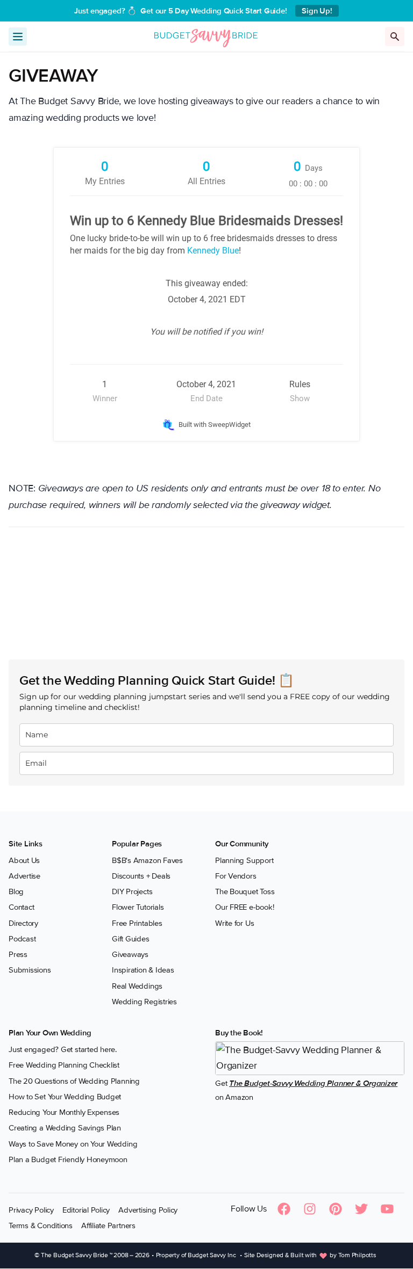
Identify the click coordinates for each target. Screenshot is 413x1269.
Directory (23, 923)
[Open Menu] (18, 36)
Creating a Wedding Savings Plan (65, 1128)
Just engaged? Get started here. (63, 1049)
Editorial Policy (86, 1210)
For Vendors (236, 876)
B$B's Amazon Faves (147, 860)
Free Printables (137, 923)
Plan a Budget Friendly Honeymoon (68, 1159)
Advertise (24, 876)
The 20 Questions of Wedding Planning (74, 1081)
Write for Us (234, 923)
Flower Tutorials (137, 907)
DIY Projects (132, 891)
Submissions (30, 970)
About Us (24, 860)
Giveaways (130, 954)
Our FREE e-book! (244, 907)
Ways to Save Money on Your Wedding (73, 1144)
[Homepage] (206, 36)
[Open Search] (394, 36)
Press (18, 954)
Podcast (22, 939)
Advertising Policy (147, 1210)
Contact (21, 907)
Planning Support (244, 860)
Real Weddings (137, 986)
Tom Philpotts (357, 1255)
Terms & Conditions (41, 1225)
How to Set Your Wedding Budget (65, 1096)
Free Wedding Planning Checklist (64, 1065)
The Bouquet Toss (244, 891)
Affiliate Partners (108, 1225)
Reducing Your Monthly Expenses (64, 1112)
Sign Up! (317, 11)
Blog (16, 891)
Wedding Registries (144, 1001)
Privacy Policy (31, 1210)
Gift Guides (130, 939)
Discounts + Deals (141, 876)
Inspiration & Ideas (143, 970)
